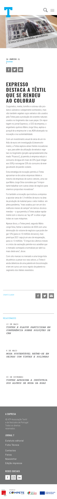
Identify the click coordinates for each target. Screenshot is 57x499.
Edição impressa (13, 463)
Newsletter (11, 459)
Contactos (10, 450)
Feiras (8, 454)
